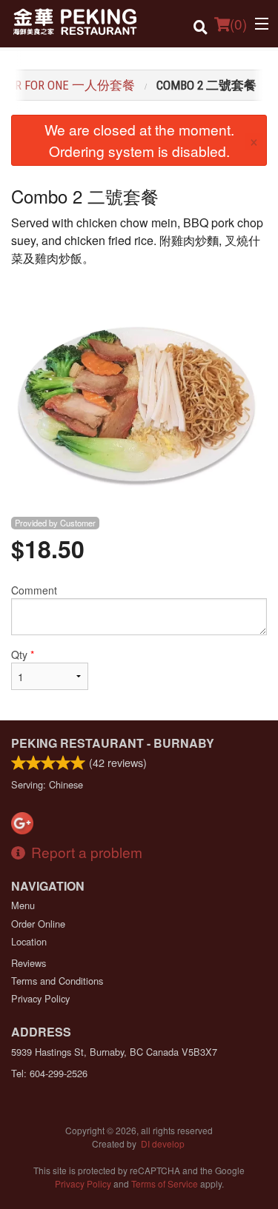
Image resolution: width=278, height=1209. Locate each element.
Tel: (49, 1073)
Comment (34, 590)
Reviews (28, 963)
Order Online (38, 924)
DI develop (163, 1143)
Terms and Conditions (57, 981)
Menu (23, 905)
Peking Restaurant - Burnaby (112, 742)
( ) (238, 23)
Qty (22, 654)
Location (29, 941)
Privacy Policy (40, 998)
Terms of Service (164, 1183)
